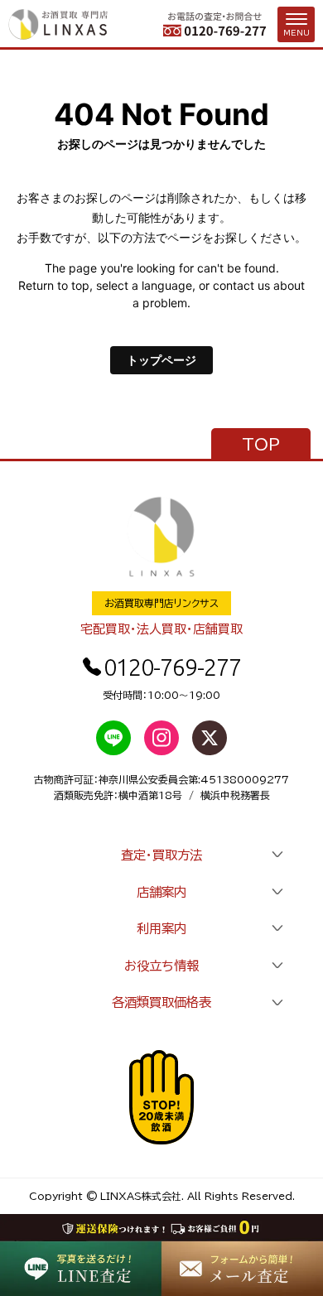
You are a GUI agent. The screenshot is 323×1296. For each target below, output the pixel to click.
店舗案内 (161, 892)
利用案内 (161, 928)
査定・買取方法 (161, 854)
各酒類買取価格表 (161, 1002)
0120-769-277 (172, 666)
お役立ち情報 (161, 965)
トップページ (161, 360)
